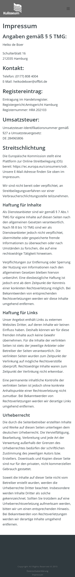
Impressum (37, 574)
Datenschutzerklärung (37, 571)
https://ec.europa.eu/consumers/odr (40, 166)
